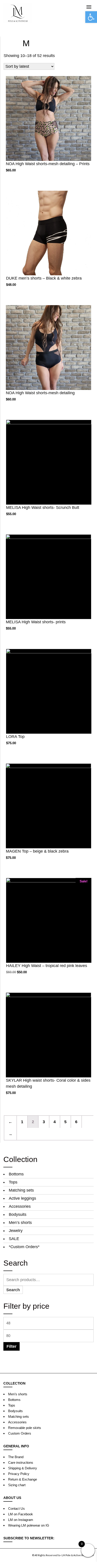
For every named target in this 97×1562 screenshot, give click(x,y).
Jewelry (16, 1230)
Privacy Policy (18, 1474)
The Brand (15, 1457)
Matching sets (21, 1190)
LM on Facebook (20, 1514)
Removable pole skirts (24, 1428)
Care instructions (20, 1462)
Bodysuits (17, 1214)
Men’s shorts (20, 1222)
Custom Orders (19, 1433)
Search (13, 1290)
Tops (13, 1182)
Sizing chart (16, 1485)
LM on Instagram (20, 1520)
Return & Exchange (22, 1479)
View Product (48, 124)
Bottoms (16, 1174)
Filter (11, 1346)
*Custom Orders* (24, 1247)
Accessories (20, 1206)
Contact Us (16, 1508)
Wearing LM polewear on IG (28, 1525)
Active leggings (22, 1198)
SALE (14, 1238)
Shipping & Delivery (22, 1468)
